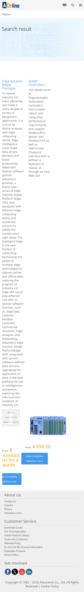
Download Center (13, 527)
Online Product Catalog (16, 535)
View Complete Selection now (34, 458)
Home (6, 14)
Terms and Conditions (16, 539)
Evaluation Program (14, 551)
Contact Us (10, 501)
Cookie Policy (50, 586)
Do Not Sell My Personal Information (23, 547)
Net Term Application (15, 531)
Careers (8, 505)
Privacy (8, 509)
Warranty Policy (12, 543)
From (11, 458)
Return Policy (11, 555)
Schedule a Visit (12, 513)
